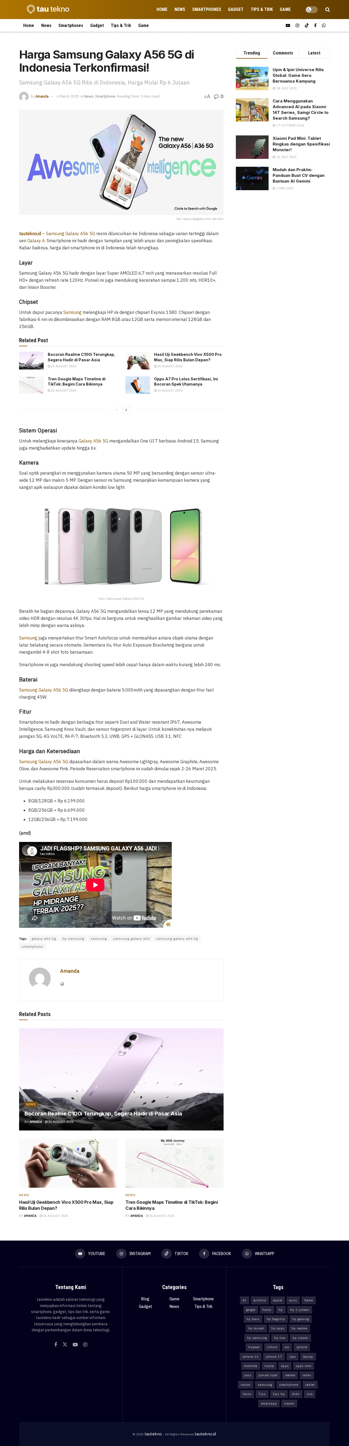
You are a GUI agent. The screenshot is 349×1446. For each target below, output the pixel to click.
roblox (246, 1385)
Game (285, 9)
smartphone (32, 946)
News (179, 9)
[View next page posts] (126, 410)
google (250, 1310)
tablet (310, 1385)
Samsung (72, 312)
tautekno (153, 1433)
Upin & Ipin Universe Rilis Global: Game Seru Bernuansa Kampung (298, 75)
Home (162, 9)
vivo (310, 1394)
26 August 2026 (63, 366)
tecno (247, 1394)
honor (267, 1310)
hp (281, 1310)
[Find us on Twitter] (64, 1344)
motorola (250, 1366)
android (260, 1300)
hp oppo (277, 1328)
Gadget (235, 9)
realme (290, 1375)
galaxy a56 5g (44, 938)
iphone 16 (250, 1357)
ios (287, 1347)
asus (293, 1300)
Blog (145, 1298)
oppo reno (303, 1366)
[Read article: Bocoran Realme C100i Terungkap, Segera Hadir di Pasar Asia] (31, 360)
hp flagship (276, 1319)
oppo (285, 1366)
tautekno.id (205, 1433)
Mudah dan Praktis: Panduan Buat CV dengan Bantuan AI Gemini (298, 175)
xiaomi (289, 1403)
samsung (99, 938)
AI (244, 1300)
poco (247, 1375)
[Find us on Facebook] (315, 25)
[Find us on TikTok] (307, 25)
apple (277, 1300)
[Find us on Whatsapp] (324, 25)
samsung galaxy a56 (131, 938)
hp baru (253, 1319)
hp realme (299, 1328)
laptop (308, 1357)
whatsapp (269, 1403)
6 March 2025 (68, 96)
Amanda (42, 96)
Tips (262, 1394)
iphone (301, 1347)
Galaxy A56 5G (93, 441)
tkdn (296, 1394)
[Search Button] (327, 9)
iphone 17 (274, 1357)
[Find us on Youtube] (288, 25)
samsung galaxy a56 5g (177, 938)
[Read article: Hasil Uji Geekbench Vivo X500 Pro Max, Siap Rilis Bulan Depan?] (137, 360)
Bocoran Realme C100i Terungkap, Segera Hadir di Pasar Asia (103, 1113)
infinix (272, 1347)
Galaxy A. (36, 240)
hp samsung (73, 938)
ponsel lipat (268, 1375)
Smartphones (206, 9)
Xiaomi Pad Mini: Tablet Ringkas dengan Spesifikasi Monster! (301, 144)
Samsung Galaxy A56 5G (70, 233)
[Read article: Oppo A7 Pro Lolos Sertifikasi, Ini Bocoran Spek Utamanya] (137, 385)
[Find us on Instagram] (297, 25)
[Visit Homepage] (46, 9)
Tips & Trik (262, 9)
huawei (254, 1347)
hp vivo (279, 1338)
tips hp (279, 1394)
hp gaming (300, 1319)
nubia (269, 1366)
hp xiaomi (300, 1338)
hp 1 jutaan (299, 1310)
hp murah (256, 1328)
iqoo (292, 1357)
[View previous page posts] (116, 410)
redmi (306, 1375)
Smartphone (105, 96)
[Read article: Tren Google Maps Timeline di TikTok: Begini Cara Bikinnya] (31, 385)
